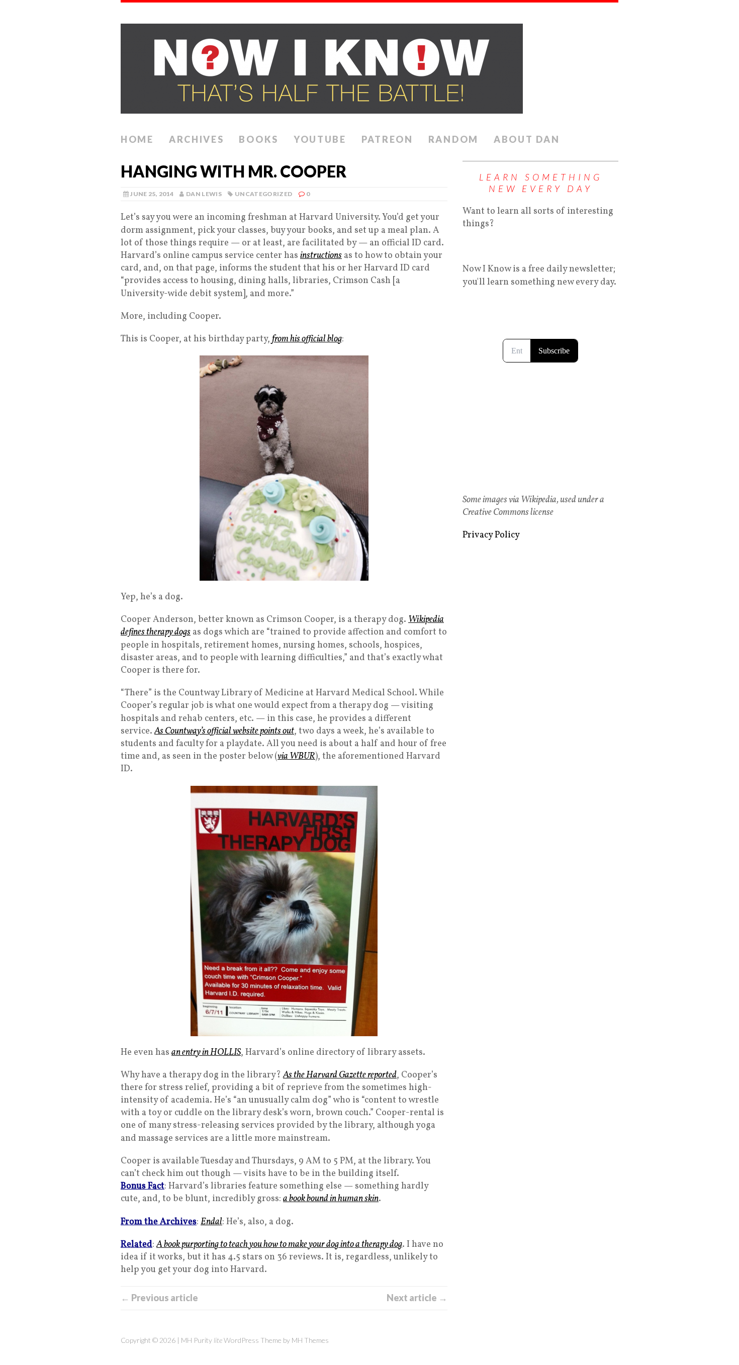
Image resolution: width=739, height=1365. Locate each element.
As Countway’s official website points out (224, 731)
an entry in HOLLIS (206, 1052)
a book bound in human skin (331, 1199)
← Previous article (159, 1297)
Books (259, 139)
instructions (321, 255)
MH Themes (310, 1340)
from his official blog (307, 339)
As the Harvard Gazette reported (340, 1075)
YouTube (320, 139)
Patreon (387, 139)
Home (137, 139)
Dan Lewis (204, 194)
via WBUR (296, 756)
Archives (196, 139)
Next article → (417, 1297)
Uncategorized (264, 194)
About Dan (527, 139)
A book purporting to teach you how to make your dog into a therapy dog (279, 1244)
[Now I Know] (369, 66)
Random (453, 139)
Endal (211, 1222)
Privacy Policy (491, 535)
